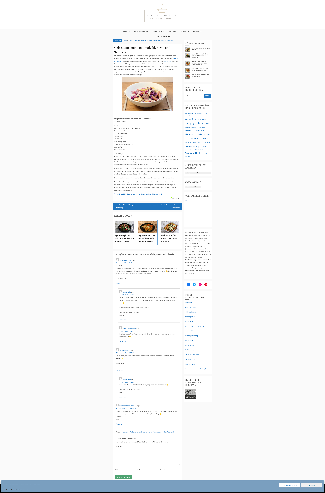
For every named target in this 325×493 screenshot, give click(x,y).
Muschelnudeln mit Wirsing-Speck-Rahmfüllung (126, 206)
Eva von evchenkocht (125, 260)
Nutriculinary (189, 350)
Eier (206, 113)
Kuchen (199, 127)
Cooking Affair (189, 317)
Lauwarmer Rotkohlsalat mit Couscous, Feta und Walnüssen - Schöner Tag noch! (148, 432)
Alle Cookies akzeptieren (290, 485)
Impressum (25, 490)
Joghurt (202, 123)
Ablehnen (312, 485)
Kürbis (203, 127)
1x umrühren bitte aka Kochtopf (195, 369)
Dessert (203, 113)
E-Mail (139, 469)
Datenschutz (198, 31)
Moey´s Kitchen (190, 345)
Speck (201, 142)
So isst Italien (193, 142)
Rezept (194, 138)
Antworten (119, 283)
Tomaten (188, 146)
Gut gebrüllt (189, 331)
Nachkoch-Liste (158, 31)
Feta (205, 116)
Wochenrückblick (192, 153)
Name (117, 469)
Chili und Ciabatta (191, 312)
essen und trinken (197, 116)
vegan (194, 146)
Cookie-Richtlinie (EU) (162, 36)
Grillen (199, 119)
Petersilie (208, 134)
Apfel (186, 113)
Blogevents (197, 113)
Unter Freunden (190, 364)
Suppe (208, 142)
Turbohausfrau (190, 359)
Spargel (198, 142)
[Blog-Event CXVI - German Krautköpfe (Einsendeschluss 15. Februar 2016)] (138, 194)
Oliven (198, 134)
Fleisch (194, 119)
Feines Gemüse (190, 321)
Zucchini (187, 156)
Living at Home (199, 131)
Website (162, 469)
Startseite (126, 31)
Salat (204, 139)
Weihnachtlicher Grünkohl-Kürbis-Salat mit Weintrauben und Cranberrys (201, 55)
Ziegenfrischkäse (204, 153)
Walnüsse (192, 149)
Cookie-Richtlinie (6, 490)
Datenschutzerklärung (16, 490)
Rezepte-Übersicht (141, 31)
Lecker (188, 130)
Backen (190, 113)
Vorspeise (187, 149)
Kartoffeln (188, 127)
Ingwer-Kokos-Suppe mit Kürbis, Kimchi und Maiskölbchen (200, 69)
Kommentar (119, 447)
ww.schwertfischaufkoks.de (127, 406)
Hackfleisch (204, 119)
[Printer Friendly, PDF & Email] (175, 198)
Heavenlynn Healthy (191, 336)
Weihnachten (199, 150)
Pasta (202, 134)
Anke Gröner (189, 302)
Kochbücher (194, 127)
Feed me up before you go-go (194, 326)
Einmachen (188, 116)
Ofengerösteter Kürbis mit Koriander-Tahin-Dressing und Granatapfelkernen (200, 63)
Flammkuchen (188, 119)
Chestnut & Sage (190, 307)
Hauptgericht (193, 123)
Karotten (207, 123)
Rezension (187, 139)
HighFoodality (189, 340)
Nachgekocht (191, 134)
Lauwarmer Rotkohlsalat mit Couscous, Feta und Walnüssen (164, 206)
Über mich (172, 31)
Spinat (205, 142)
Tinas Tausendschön (192, 355)
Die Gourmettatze (124, 350)
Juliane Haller (126, 292)
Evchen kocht (168, 61)
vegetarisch (202, 146)
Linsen (193, 130)
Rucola (200, 139)
